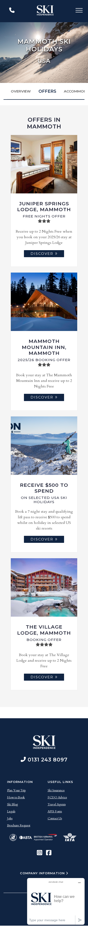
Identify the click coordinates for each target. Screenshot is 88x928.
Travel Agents (57, 804)
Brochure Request (18, 825)
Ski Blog (12, 804)
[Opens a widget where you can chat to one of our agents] (55, 901)
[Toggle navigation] (79, 11)
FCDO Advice (57, 797)
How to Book (16, 797)
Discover (42, 253)
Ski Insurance (56, 790)
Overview (21, 91)
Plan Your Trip (16, 790)
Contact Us (55, 818)
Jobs (9, 818)
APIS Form (55, 811)
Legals (11, 811)
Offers (47, 91)
